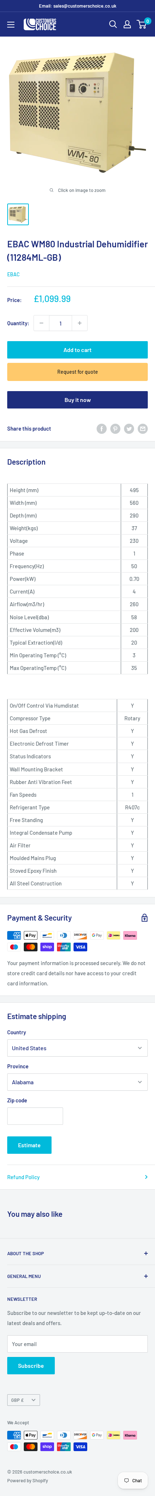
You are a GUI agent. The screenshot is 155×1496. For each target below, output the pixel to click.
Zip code (17, 1100)
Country (16, 1032)
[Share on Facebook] (102, 428)
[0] (141, 24)
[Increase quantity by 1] (79, 323)
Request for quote (77, 372)
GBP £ (17, 1400)
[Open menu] (10, 25)
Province (17, 1066)
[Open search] (113, 24)
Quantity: (18, 323)
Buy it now (78, 399)
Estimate (29, 1144)
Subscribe (31, 1365)
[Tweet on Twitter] (129, 428)
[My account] (127, 24)
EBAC (13, 274)
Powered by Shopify (27, 1480)
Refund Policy (23, 1177)
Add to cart (77, 349)
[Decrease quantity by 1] (41, 323)
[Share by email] (143, 428)
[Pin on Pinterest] (115, 428)
